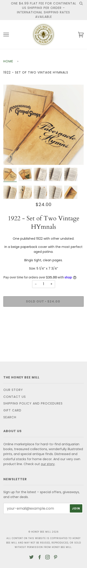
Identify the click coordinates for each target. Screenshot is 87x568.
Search (9, 417)
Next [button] (75, 124)
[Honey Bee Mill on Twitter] (31, 558)
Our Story (13, 390)
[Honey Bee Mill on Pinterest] (55, 558)
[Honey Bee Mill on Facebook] (39, 558)
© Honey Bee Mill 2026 (44, 531)
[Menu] (6, 34)
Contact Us (14, 396)
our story (48, 464)
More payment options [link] (43, 325)
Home (8, 61)
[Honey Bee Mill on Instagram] (47, 558)
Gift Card (12, 410)
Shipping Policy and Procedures (33, 403)
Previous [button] (11, 124)
